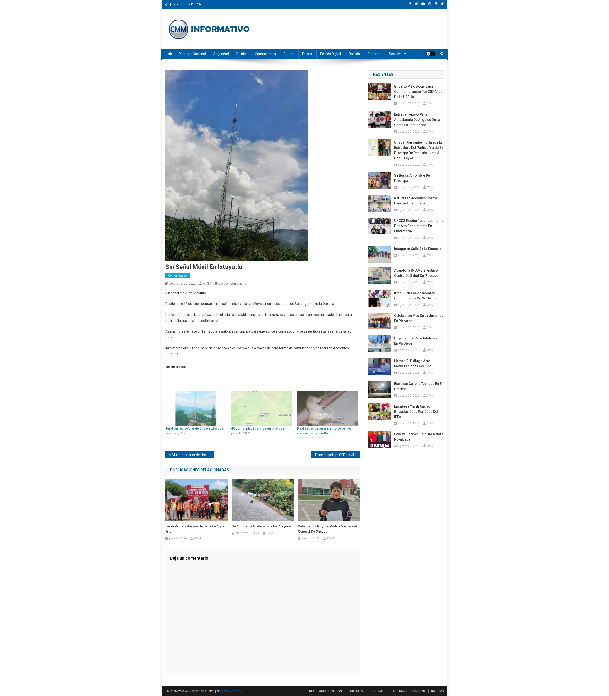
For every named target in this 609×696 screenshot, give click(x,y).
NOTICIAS (437, 691)
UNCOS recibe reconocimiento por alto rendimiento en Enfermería (418, 226)
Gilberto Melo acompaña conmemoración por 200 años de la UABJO (418, 92)
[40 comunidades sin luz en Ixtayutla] (261, 408)
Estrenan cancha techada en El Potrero (418, 386)
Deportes (374, 54)
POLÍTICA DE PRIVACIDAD (408, 691)
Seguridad (221, 54)
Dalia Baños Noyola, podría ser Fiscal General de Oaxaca (327, 528)
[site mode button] (431, 53)
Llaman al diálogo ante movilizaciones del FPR (412, 363)
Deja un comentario (232, 283)
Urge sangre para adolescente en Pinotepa (418, 340)
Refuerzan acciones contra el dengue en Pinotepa (417, 200)
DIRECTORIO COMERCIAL (326, 691)
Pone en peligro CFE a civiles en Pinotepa (337, 455)
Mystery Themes (231, 691)
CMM (207, 283)
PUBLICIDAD (356, 691)
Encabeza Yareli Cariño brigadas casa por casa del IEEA (416, 411)
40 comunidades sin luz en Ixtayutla (258, 428)
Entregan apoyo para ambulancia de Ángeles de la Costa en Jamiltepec (417, 120)
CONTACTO (378, 691)
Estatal (307, 54)
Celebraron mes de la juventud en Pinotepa (418, 318)
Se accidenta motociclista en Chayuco (262, 526)
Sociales (395, 54)
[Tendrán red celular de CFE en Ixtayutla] (195, 408)
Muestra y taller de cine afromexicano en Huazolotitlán (193, 455)
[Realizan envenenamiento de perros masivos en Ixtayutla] (327, 408)
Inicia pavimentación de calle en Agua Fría (195, 528)
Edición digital (330, 54)
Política (241, 54)
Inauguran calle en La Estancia (418, 249)
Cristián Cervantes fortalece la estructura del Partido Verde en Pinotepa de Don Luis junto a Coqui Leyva (418, 150)
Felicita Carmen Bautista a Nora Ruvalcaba (418, 436)
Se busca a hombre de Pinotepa (412, 178)
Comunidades (265, 54)
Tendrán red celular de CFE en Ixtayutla (194, 428)
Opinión (354, 54)
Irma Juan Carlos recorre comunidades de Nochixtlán (416, 295)
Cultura (289, 54)
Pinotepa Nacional (192, 54)
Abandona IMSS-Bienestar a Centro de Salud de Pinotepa (416, 273)
